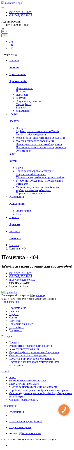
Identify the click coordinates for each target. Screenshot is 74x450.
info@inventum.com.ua (22, 279)
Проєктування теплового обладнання (39, 144)
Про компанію (18, 81)
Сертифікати (23, 104)
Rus (11, 48)
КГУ (18, 214)
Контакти (15, 238)
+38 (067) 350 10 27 (20, 15)
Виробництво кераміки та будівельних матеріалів (39, 390)
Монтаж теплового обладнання (35, 140)
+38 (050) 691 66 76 (20, 12)
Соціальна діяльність (28, 101)
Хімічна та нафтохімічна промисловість (40, 177)
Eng (11, 44)
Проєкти (14, 224)
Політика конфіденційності (25, 421)
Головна (14, 67)
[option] (41, 41)
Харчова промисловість (30, 193)
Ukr (4, 35)
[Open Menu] (16, 55)
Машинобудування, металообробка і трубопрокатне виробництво (38, 189)
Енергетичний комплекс (31, 174)
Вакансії (21, 107)
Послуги (14, 120)
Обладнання (17, 203)
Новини (21, 91)
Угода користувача (20, 427)
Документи (23, 110)
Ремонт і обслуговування (31, 134)
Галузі (13, 160)
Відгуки (21, 97)
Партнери (22, 94)
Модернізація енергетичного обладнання (41, 137)
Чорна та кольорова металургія (35, 170)
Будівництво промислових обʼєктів (37, 131)
